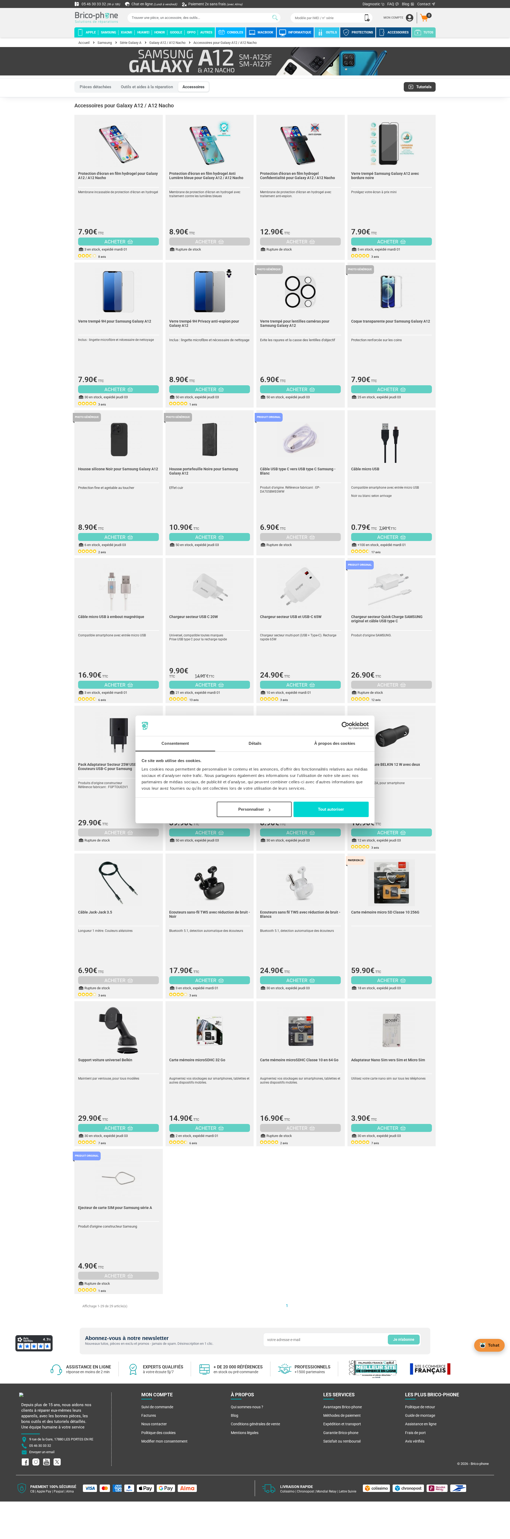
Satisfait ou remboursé (342, 1441)
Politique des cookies (158, 1433)
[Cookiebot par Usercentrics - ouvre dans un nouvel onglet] (345, 726)
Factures (148, 1415)
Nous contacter (154, 1424)
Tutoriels (424, 86)
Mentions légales (244, 1433)
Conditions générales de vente (255, 1424)
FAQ (391, 4)
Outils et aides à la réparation (147, 86)
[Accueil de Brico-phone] (97, 18)
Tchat (493, 1344)
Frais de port (415, 1433)
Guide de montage (420, 1415)
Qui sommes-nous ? (247, 1407)
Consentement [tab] (175, 743)
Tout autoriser (331, 809)
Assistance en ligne (420, 1424)
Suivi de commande (157, 1407)
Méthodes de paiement (342, 1415)
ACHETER (115, 241)
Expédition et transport (342, 1424)
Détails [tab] (255, 743)
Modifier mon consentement (164, 1441)
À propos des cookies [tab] (334, 743)
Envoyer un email (41, 1452)
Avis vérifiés (414, 1441)
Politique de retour (420, 1407)
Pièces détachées (95, 86)
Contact (424, 4)
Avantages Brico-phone (342, 1407)
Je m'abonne (403, 1339)
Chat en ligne (154, 4)
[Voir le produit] (118, 141)
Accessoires (193, 86)
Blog (406, 4)
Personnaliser (251, 809)
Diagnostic (372, 4)
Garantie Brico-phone (340, 1433)
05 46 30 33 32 (100, 4)
